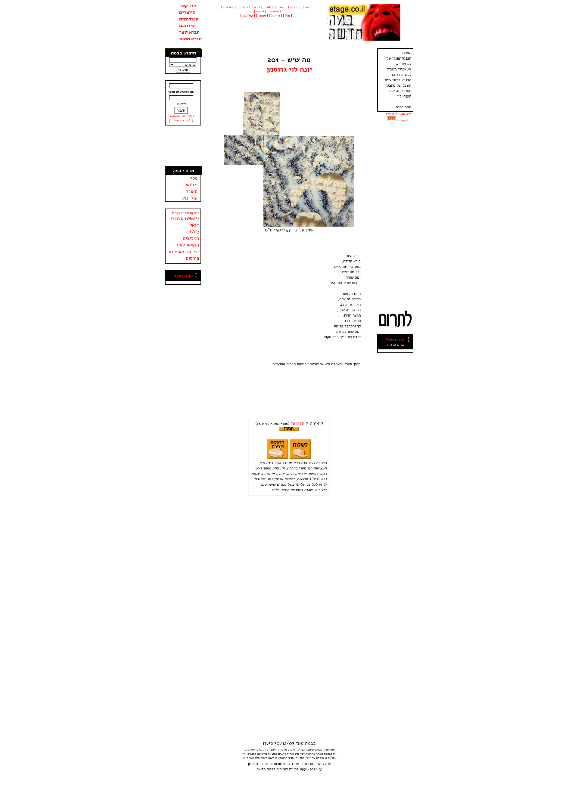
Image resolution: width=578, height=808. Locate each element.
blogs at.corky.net (185, 213)
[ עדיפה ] (244, 7)
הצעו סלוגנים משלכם (399, 114)
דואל (194, 225)
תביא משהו (190, 39)
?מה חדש (395, 339)
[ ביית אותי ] (228, 7)
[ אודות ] (280, 7)
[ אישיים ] (274, 11)
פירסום (192, 258)
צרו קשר (187, 5)
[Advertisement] (183, 145)
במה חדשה (264, 769)
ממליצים (191, 238)
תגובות (297, 423)
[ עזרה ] (256, 7)
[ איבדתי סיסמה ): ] (181, 120)
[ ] (247, 16)
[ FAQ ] (268, 7)
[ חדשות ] (259, 11)
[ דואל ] (307, 7)
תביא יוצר (189, 32)
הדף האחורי (404, 120)
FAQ (194, 231)
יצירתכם (188, 25)
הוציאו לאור (187, 245)
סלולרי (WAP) (184, 218)
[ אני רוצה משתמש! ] (181, 116)
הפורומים (188, 19)
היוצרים (187, 12)
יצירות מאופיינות (183, 251)
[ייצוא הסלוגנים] (391, 120)
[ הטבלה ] (293, 7)
